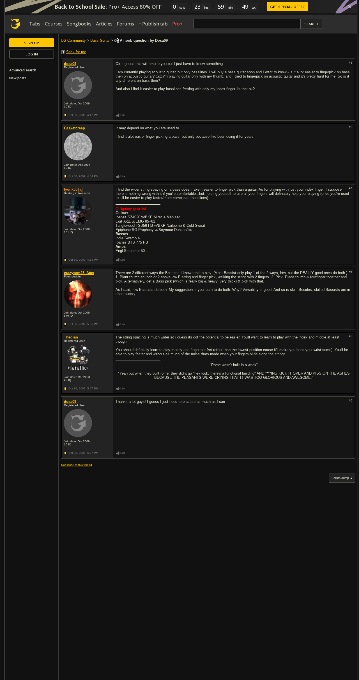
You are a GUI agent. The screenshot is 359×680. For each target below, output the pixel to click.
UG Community (73, 40)
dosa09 (70, 64)
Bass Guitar (100, 40)
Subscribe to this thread (76, 464)
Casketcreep (74, 128)
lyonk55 (70, 189)
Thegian (71, 337)
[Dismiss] (349, 6)
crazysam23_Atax (79, 273)
